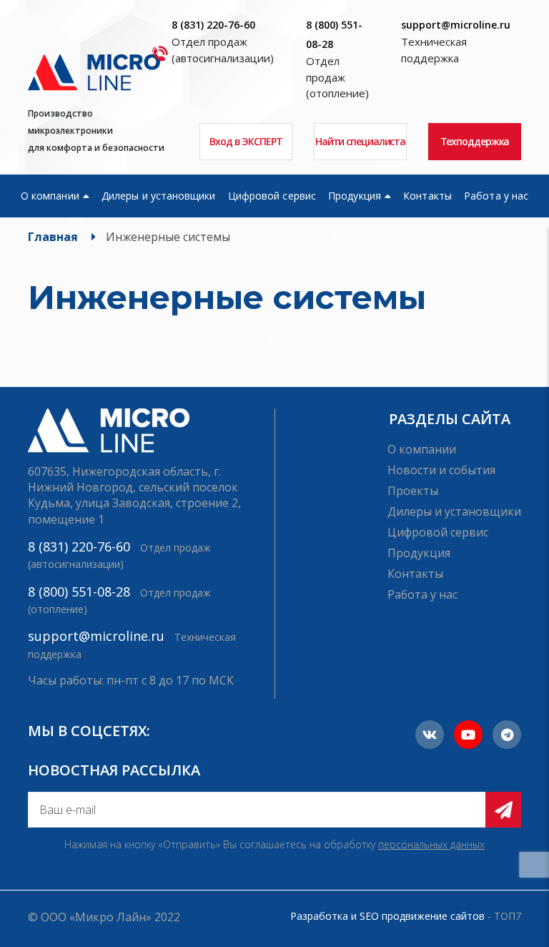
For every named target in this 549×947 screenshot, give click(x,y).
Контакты (427, 195)
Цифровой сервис (272, 195)
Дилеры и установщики (158, 195)
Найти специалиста (360, 141)
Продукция (354, 195)
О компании (50, 195)
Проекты (412, 491)
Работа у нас (496, 195)
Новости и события (441, 470)
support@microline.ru (455, 24)
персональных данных (431, 844)
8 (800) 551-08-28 (79, 591)
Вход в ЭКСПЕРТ (245, 141)
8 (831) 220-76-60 (213, 24)
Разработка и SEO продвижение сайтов (387, 916)
